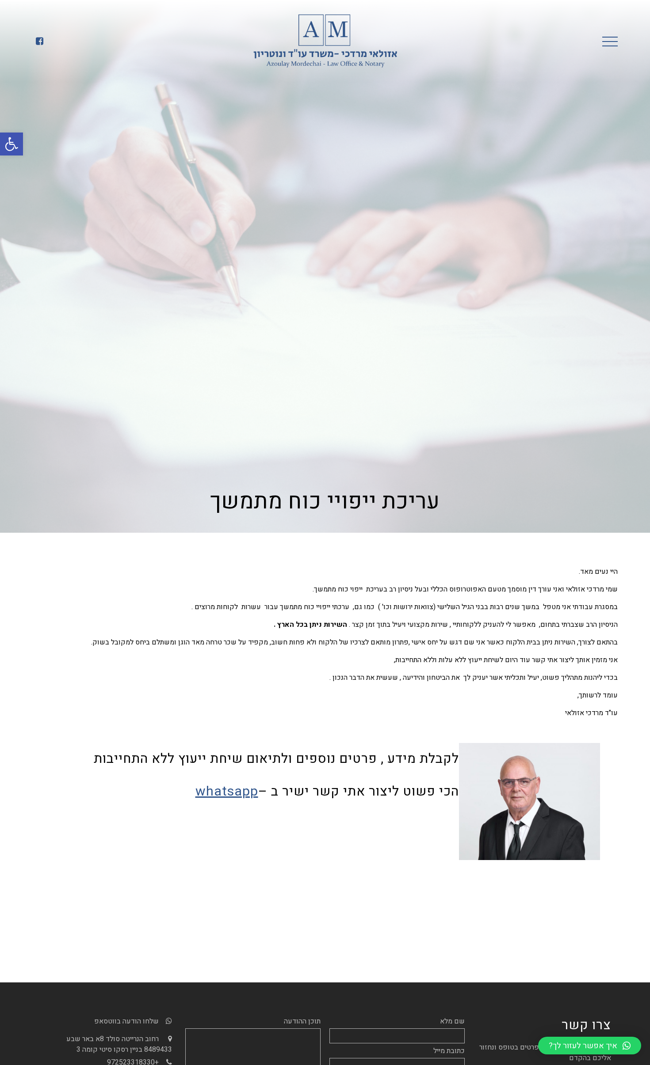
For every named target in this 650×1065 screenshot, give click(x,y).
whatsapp (226, 791)
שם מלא (452, 1021)
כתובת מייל (449, 1051)
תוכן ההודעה (302, 1021)
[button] (11, 144)
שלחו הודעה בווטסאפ (126, 1021)
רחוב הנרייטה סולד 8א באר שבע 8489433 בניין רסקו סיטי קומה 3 (119, 1044)
